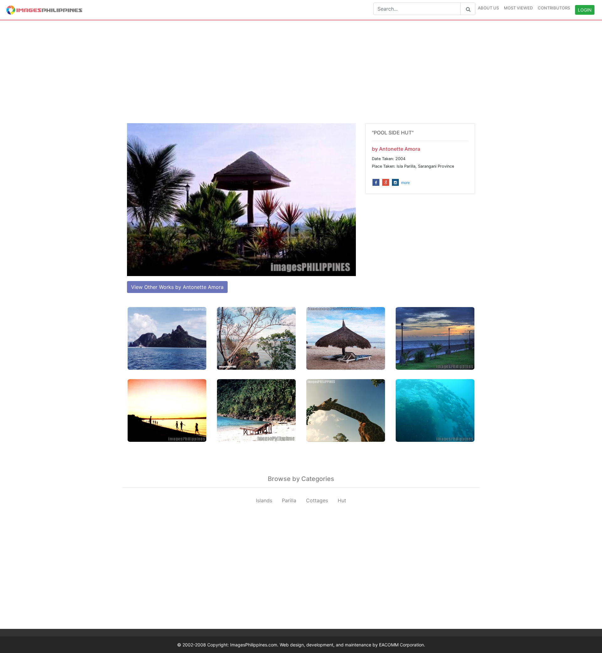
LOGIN (585, 10)
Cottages (317, 500)
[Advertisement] (301, 72)
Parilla (289, 500)
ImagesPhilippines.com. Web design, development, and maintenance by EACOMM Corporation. (327, 644)
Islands (264, 500)
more (405, 182)
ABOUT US (488, 7)
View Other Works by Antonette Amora (177, 287)
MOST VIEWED (518, 7)
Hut (342, 500)
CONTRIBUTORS (554, 7)
